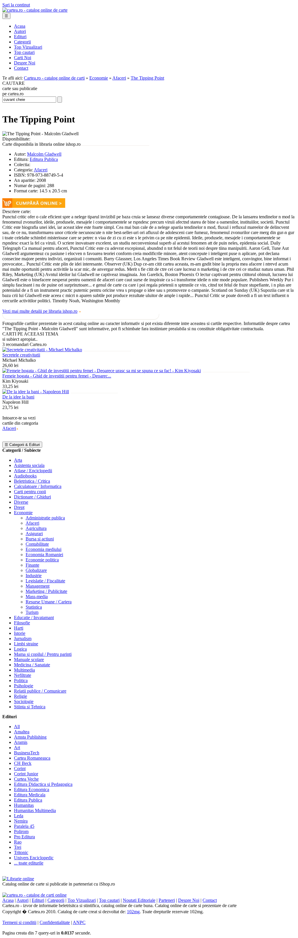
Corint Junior (26, 773)
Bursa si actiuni (40, 538)
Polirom (21, 831)
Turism (32, 612)
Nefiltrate (22, 675)
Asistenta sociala (29, 465)
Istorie (19, 633)
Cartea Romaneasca (32, 758)
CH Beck (22, 763)
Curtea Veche (26, 779)
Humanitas (24, 805)
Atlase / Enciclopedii (33, 470)
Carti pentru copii (30, 491)
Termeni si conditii (19, 922)
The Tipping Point (147, 77)
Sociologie (23, 701)
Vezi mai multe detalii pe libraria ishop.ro (39, 311)
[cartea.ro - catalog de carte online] (35, 10)
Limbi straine (26, 643)
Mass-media (37, 596)
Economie (98, 77)
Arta (18, 460)
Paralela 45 (24, 826)
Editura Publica (44, 159)
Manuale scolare (29, 659)
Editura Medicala (29, 794)
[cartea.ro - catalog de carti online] (34, 895)
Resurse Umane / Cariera (49, 601)
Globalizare (36, 570)
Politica (21, 680)
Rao (18, 841)
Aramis (20, 742)
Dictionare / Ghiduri (32, 496)
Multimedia (24, 670)
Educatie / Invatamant (34, 617)
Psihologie (23, 685)
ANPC (79, 922)
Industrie (34, 575)
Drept (19, 507)
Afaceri (119, 77)
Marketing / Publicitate (46, 591)
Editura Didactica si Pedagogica (43, 784)
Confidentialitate (55, 922)
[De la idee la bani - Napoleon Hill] (35, 391)
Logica (20, 649)
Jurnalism (22, 638)
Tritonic (21, 852)
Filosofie (22, 622)
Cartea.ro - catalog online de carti (54, 77)
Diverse (21, 502)
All (17, 726)
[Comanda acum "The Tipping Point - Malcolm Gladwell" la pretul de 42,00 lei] (33, 206)
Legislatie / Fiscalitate (45, 580)
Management (37, 586)
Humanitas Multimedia (35, 810)
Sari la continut (16, 4)
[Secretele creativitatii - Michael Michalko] (42, 349)
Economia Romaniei (44, 554)
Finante (32, 565)
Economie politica (42, 559)
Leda (18, 815)
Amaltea (21, 731)
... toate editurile (28, 862)
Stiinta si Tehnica (29, 706)
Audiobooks (25, 475)
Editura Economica (31, 789)
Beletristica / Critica (32, 481)
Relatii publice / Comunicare (40, 690)
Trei (17, 847)
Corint (20, 768)
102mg (133, 911)
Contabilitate (37, 544)
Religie (20, 696)
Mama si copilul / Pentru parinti (43, 654)
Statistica (34, 607)
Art (17, 747)
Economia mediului (43, 549)
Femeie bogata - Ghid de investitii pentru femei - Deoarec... (56, 375)
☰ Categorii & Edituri (22, 444)
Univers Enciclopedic (34, 857)
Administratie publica (45, 517)
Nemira (21, 820)
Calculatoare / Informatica (37, 486)
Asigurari (34, 533)
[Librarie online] (18, 878)
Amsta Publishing (30, 737)
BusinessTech (26, 752)
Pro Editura (24, 836)
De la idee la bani (18, 396)
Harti (18, 628)
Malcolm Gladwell (44, 154)
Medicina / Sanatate (32, 664)
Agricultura (36, 528)
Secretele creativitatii (21, 354)
